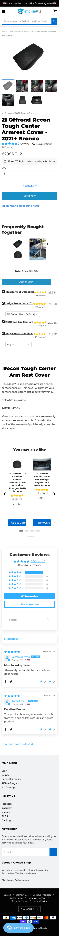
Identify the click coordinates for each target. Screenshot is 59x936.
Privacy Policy (16, 897)
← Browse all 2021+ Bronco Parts (18, 113)
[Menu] (6, 11)
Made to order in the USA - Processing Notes (29, 3)
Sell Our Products (42, 894)
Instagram (7, 807)
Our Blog (6, 820)
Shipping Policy (20, 901)
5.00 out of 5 (38, 561)
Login (4, 770)
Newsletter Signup (11, 779)
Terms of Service (37, 897)
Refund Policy (40, 901)
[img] (12, 652)
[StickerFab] (29, 11)
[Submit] (54, 21)
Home (4, 32)
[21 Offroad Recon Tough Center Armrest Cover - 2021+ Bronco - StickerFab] (8, 85)
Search (7, 894)
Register (6, 774)
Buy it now (29, 195)
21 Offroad (7, 147)
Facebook (6, 803)
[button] (10, 143)
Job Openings (9, 787)
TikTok (5, 816)
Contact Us (22, 894)
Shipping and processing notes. (21, 205)
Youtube (6, 812)
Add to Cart (29, 185)
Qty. (4, 168)
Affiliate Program (10, 783)
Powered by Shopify (38, 928)
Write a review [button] (29, 596)
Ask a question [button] (29, 604)
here (9, 880)
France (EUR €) (27, 909)
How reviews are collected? (18, 744)
